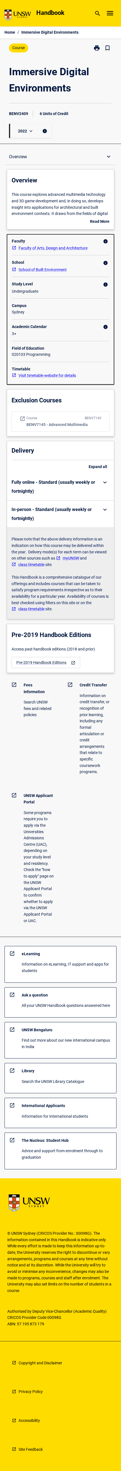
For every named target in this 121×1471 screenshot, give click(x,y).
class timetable (31, 564)
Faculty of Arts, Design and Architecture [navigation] (53, 248)
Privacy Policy (31, 1391)
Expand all (98, 466)
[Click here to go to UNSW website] (18, 16)
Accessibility (29, 1420)
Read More (99, 222)
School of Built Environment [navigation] (43, 269)
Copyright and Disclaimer (40, 1363)
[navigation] (46, 662)
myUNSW (71, 558)
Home (10, 32)
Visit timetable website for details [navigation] (47, 375)
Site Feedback (31, 1449)
